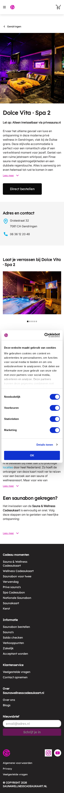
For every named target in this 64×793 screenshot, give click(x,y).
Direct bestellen (22, 189)
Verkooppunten (13, 643)
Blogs (6, 705)
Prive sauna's (12, 587)
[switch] (55, 408)
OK (32, 455)
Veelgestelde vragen (16, 672)
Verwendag (10, 581)
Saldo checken (13, 637)
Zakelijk (8, 648)
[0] (58, 7)
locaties (8, 467)
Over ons (9, 700)
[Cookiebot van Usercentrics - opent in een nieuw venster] (45, 335)
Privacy (7, 768)
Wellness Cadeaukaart (18, 571)
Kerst (6, 608)
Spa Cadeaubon (14, 592)
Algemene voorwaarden (17, 763)
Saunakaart (11, 603)
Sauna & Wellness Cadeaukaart (15, 563)
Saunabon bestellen (16, 627)
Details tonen (44, 444)
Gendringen (14, 26)
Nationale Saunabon (17, 598)
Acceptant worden (15, 653)
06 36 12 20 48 (20, 234)
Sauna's (8, 632)
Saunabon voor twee (17, 576)
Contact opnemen (15, 677)
